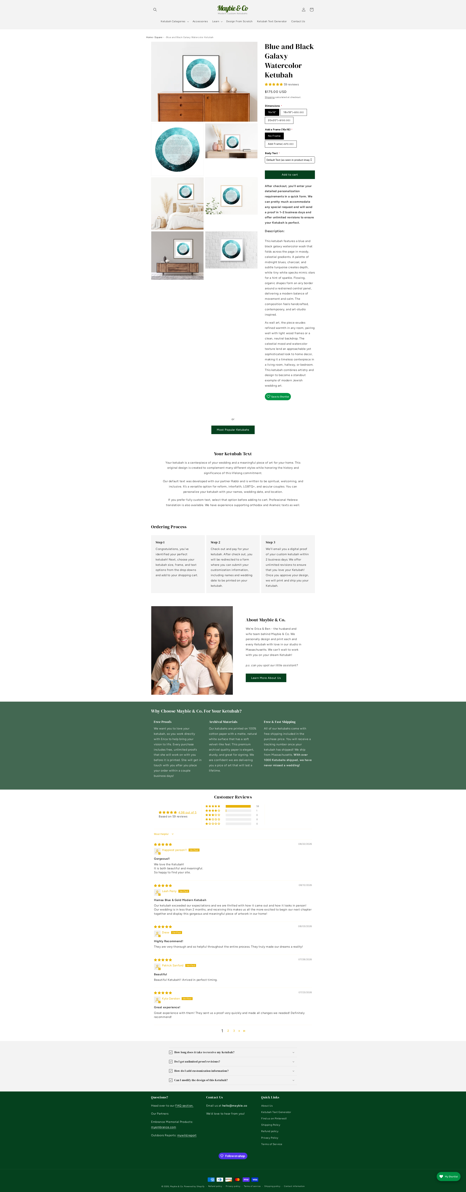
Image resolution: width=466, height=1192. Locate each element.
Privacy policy (233, 1186)
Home (149, 37)
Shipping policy (272, 1186)
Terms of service (252, 1186)
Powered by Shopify (194, 1186)
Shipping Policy (270, 1124)
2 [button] (228, 1030)
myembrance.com (163, 1127)
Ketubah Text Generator (276, 1112)
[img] (163, 844)
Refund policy (269, 1131)
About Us (267, 1105)
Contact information (294, 1186)
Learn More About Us (266, 678)
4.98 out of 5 (187, 812)
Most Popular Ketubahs (233, 429)
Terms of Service (271, 1144)
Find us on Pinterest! (274, 1118)
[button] (155, 10)
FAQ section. (184, 1105)
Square (158, 37)
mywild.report (187, 1135)
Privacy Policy (269, 1137)
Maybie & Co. (176, 1186)
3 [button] (234, 1030)
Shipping (270, 97)
